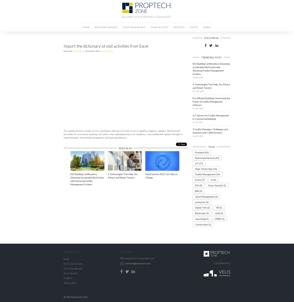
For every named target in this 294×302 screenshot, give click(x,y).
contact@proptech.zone (138, 263)
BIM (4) (198, 191)
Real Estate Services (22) (207, 158)
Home (86, 27)
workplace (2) (202, 202)
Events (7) (200, 179)
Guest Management (134, 27)
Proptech (179, 27)
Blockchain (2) (202, 213)
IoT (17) (199, 163)
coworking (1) (202, 219)
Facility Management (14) (207, 174)
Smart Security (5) (217, 185)
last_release (107, 51)
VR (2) (219, 207)
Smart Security (159, 27)
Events (194, 27)
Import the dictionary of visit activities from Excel (106, 46)
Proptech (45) (202, 152)
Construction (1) (203, 224)
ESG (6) (198, 185)
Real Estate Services (106, 27)
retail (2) (219, 213)
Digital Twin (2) (202, 207)
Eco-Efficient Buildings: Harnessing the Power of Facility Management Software (211, 101)
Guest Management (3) (206, 196)
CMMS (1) (220, 219)
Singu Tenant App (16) (206, 169)
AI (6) (213, 179)
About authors (70, 283)
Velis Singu (77, 51)
